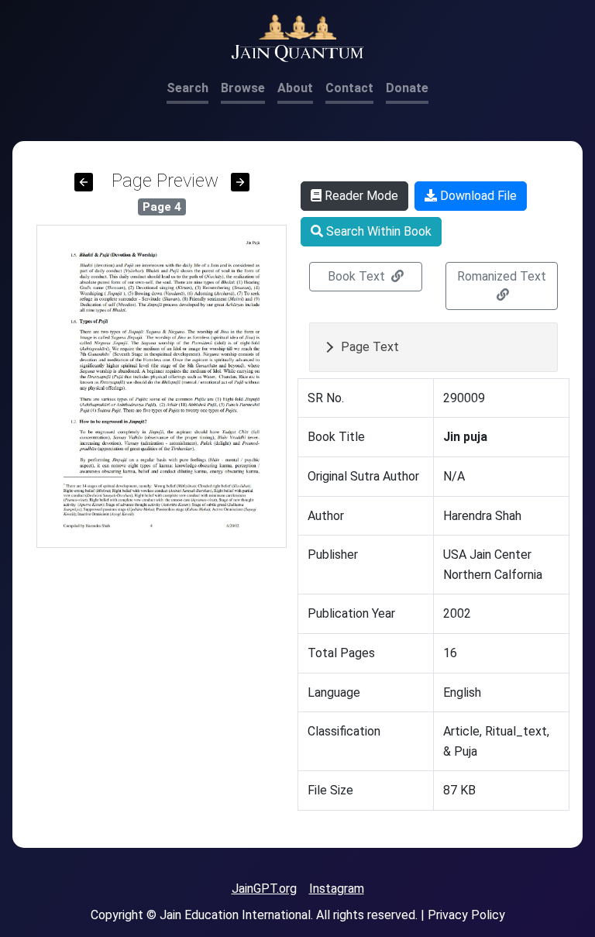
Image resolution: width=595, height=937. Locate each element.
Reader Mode (360, 195)
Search (187, 88)
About (295, 88)
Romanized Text (501, 276)
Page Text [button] (370, 346)
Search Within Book (377, 231)
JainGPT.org (264, 888)
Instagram (336, 888)
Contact (349, 88)
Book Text (358, 276)
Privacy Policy (466, 915)
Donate (407, 88)
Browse (243, 88)
